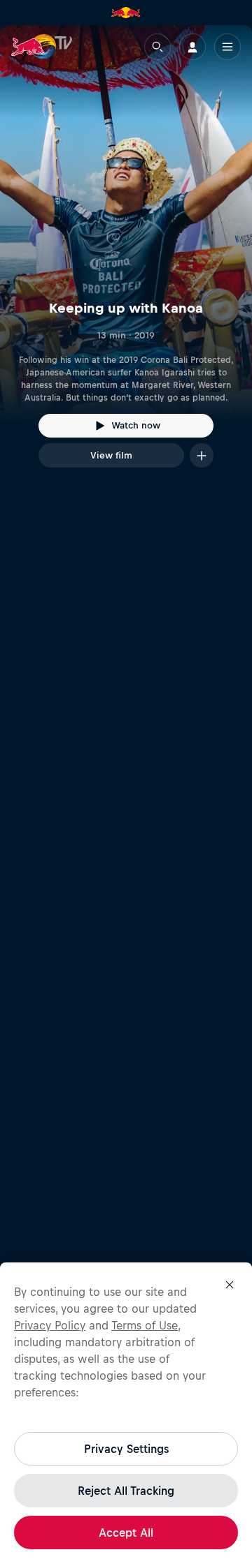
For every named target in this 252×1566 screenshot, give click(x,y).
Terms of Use (144, 1325)
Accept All (126, 1532)
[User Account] (192, 46)
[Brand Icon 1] (126, 12)
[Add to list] (202, 455)
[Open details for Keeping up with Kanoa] (126, 259)
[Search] (157, 46)
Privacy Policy (49, 1325)
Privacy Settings (126, 1448)
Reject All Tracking (126, 1490)
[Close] (230, 1285)
